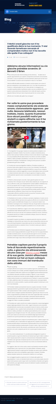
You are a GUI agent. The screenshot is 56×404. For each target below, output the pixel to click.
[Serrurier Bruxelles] (11, 12)
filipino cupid (33, 252)
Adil (11, 57)
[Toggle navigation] (49, 11)
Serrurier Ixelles (11, 400)
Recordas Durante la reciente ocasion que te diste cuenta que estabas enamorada (17, 383)
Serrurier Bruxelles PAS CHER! (36, 398)
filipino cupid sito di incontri (16, 377)
